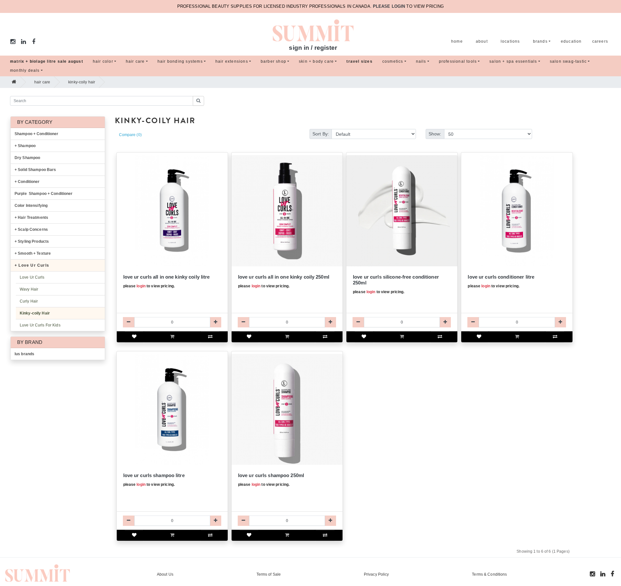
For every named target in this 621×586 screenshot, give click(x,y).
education (571, 41)
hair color (103, 61)
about (482, 41)
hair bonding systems (180, 61)
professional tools (458, 61)
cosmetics (392, 61)
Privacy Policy (376, 574)
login (141, 286)
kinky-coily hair (81, 82)
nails (421, 61)
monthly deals (25, 70)
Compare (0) (130, 135)
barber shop (273, 61)
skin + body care (316, 61)
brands (540, 41)
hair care (135, 61)
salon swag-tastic (568, 61)
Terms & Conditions (489, 574)
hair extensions (231, 61)
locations (510, 41)
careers (600, 41)
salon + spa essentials (513, 61)
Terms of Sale (268, 574)
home (457, 41)
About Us (165, 574)
